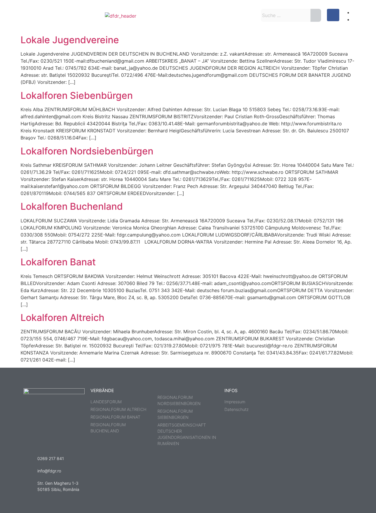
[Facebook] (333, 15)
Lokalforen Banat (58, 262)
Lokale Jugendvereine (70, 40)
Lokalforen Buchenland (72, 206)
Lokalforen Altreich (62, 317)
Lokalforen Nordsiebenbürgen (87, 151)
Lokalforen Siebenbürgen (77, 95)
